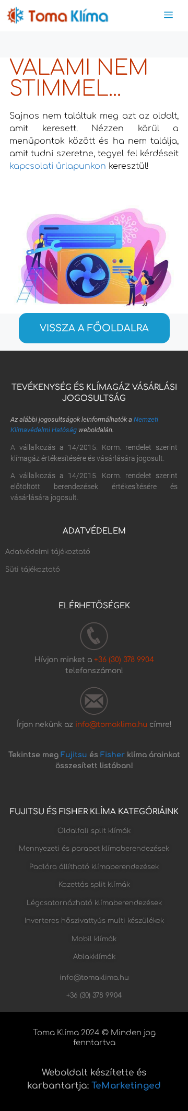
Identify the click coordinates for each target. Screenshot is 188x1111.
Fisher (112, 755)
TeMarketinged (126, 1086)
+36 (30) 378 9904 (124, 660)
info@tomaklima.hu (111, 724)
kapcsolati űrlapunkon (57, 166)
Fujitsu (74, 755)
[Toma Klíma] (57, 15)
